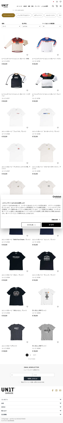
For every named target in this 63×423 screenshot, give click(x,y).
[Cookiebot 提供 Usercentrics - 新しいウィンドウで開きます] (54, 197)
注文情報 (4, 414)
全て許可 (51, 224)
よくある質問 (45, 6)
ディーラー (37, 6)
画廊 (29, 6)
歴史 (32, 6)
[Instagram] (56, 391)
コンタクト (4, 399)
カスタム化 (30, 224)
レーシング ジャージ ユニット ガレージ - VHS (15, 58)
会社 (2, 403)
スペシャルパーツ (8, 15)
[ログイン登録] (57, 2)
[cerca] (53, 6)
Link (43, 382)
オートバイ (19, 6)
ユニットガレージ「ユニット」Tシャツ (43, 239)
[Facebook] (52, 391)
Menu (3, 407)
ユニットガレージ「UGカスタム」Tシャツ (14, 310)
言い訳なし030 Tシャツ (39, 346)
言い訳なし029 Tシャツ (39, 310)
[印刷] (27, 54)
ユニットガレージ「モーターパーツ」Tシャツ (45, 131)
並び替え (24, 23)
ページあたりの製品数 (48, 23)
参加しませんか (32, 378)
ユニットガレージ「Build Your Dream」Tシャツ (16, 239)
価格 (3, 23)
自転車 (25, 6)
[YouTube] (60, 391)
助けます (4, 410)
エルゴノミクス (50, 15)
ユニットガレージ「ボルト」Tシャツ (13, 275)
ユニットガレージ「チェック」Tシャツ (43, 275)
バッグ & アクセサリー (23, 15)
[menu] (61, 6)
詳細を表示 (55, 219)
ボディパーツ (38, 15)
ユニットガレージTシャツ (9, 346)
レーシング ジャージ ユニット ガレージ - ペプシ (46, 58)
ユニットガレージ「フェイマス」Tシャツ (14, 131)
